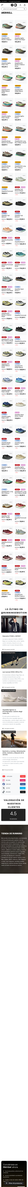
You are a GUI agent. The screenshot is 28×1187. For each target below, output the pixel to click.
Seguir (23, 776)
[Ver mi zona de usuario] (20, 5)
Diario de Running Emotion (8, 617)
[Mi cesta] (24, 5)
